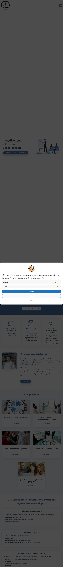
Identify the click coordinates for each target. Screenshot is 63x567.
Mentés (32, 300)
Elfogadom (31, 291)
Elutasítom (31, 296)
